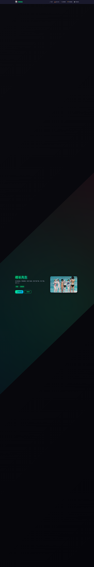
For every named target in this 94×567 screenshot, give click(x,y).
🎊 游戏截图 (69, 1)
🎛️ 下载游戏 (76, 1)
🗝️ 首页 (51, 1)
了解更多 (28, 291)
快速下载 (20, 291)
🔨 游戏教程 (63, 1)
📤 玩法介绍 (56, 1)
